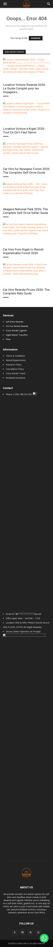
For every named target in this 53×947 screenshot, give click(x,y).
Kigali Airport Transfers (17, 334)
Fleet (8, 339)
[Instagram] (22, 932)
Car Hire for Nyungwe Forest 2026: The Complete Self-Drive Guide (26, 170)
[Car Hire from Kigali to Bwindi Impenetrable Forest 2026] (26, 234)
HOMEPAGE (35, 38)
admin (6, 96)
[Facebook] (15, 932)
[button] (49, 4)
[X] (30, 932)
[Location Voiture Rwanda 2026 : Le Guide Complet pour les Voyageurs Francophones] (26, 69)
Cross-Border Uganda (16, 330)
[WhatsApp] (38, 932)
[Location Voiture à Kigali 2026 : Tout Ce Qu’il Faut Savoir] (26, 113)
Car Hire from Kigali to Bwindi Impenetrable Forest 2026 (23, 251)
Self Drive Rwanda (14, 321)
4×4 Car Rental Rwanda (17, 326)
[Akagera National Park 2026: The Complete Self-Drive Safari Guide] (26, 194)
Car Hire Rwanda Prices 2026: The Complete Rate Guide (26, 291)
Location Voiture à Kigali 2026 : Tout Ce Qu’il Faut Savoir (24, 130)
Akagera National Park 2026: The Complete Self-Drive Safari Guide (25, 211)
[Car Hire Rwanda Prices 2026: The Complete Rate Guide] (26, 274)
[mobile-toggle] (5, 4)
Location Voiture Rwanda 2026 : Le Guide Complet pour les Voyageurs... (24, 88)
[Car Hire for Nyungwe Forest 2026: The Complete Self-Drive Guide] (26, 153)
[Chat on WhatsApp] (44, 938)
